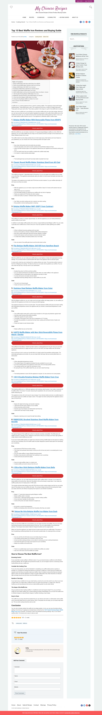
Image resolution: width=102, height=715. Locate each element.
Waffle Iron (25, 623)
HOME (24, 17)
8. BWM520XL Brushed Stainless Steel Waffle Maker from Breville (27, 95)
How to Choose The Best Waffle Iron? (21, 100)
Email (15, 681)
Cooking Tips (52, 17)
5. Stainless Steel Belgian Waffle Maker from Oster (24, 90)
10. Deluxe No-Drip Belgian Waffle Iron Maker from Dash (25, 99)
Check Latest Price (37, 128)
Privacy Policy (51, 705)
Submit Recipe (27, 705)
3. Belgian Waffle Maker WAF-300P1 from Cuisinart (24, 87)
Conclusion (14, 102)
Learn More (77, 133)
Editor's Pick (45, 36)
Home (13, 22)
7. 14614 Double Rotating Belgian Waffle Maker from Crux (25, 93)
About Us (75, 17)
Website (16, 687)
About (19, 705)
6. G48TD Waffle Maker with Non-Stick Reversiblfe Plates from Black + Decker (30, 92)
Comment (16, 667)
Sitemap (43, 705)
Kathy (25, 36)
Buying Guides (64, 17)
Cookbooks (40, 17)
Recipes (31, 17)
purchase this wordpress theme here (72, 712)
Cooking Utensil (20, 22)
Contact (36, 705)
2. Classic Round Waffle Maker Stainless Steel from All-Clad (26, 85)
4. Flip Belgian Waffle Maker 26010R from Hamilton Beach (25, 88)
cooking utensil (19, 623)
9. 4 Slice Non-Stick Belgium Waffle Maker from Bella (24, 97)
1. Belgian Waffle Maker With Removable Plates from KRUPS (26, 83)
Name (16, 676)
